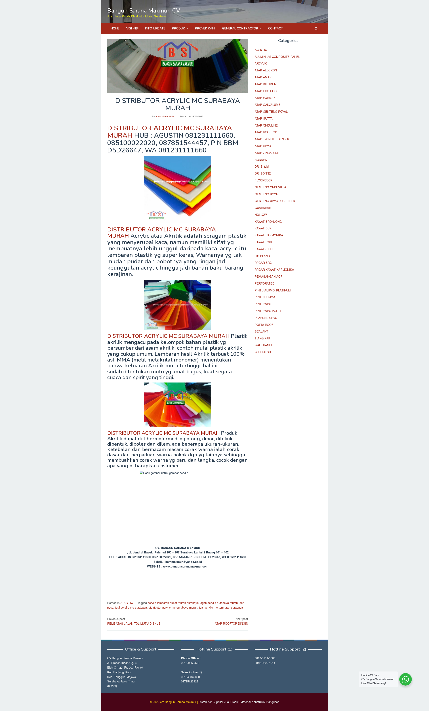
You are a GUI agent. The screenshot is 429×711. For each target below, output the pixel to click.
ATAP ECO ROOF (266, 91)
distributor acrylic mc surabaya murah (173, 607)
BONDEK (261, 160)
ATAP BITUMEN (265, 84)
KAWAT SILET (264, 249)
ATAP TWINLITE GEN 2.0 (272, 139)
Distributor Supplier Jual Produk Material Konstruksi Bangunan (239, 702)
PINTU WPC (263, 304)
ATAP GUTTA (264, 118)
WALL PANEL (264, 345)
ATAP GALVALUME (267, 105)
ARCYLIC (126, 603)
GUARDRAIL (263, 208)
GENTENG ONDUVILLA (270, 187)
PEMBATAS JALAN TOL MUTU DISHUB (133, 621)
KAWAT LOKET (265, 242)
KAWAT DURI (263, 228)
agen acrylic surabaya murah (219, 603)
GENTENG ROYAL (267, 194)
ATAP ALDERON (266, 70)
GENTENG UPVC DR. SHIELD (275, 201)
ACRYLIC (261, 50)
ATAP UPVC (263, 146)
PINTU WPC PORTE (268, 311)
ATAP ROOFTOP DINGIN (231, 621)
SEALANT (261, 331)
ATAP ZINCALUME (267, 153)
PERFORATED (264, 283)
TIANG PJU (262, 338)
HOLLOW (261, 214)
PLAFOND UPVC (266, 318)
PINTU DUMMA (265, 297)
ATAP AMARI (263, 77)
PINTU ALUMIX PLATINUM (273, 290)
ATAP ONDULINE (266, 125)
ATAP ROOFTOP (266, 132)
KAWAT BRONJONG (268, 221)
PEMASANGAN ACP (268, 276)
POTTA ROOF (264, 324)
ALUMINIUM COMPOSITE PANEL (277, 56)
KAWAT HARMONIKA (269, 235)
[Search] (316, 28)
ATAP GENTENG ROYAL (271, 111)
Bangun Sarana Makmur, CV (143, 11)
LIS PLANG (262, 256)
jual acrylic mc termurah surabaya (221, 607)
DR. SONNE (263, 173)
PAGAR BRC (263, 263)
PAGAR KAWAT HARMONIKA (274, 270)
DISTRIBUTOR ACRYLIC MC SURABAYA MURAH (169, 132)
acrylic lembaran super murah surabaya (173, 603)
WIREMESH (263, 352)
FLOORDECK (263, 180)
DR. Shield (262, 166)
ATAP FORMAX (265, 98)
